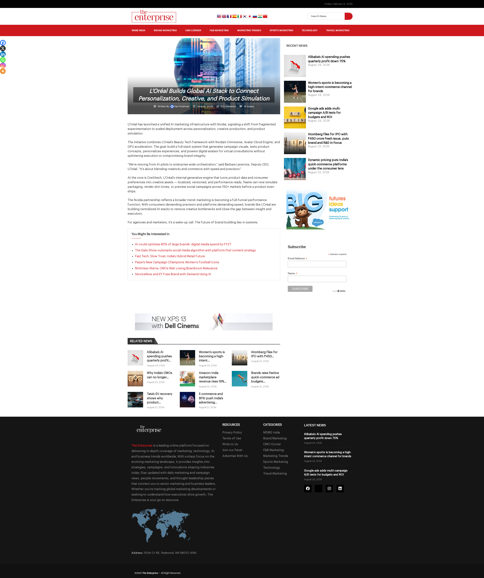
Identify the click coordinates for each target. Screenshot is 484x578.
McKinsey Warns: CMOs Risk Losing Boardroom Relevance (176, 268)
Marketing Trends (249, 30)
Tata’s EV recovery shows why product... (159, 398)
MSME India (138, 30)
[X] (3, 48)
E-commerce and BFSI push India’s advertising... (211, 398)
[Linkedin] (3, 54)
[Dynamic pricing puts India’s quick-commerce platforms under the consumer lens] (295, 169)
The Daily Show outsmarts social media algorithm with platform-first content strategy (195, 250)
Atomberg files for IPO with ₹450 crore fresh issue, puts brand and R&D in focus (328, 138)
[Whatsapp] (3, 60)
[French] (229, 16)
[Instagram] (3, 65)
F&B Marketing (219, 30)
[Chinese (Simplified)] (265, 16)
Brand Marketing (165, 30)
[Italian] (239, 16)
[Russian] (255, 16)
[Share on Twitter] (169, 303)
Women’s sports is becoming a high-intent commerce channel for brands (330, 87)
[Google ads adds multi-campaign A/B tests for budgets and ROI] (295, 117)
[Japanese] (250, 16)
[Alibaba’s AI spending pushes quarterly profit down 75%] (135, 358)
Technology (310, 30)
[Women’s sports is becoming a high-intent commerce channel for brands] (187, 358)
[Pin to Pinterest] (178, 303)
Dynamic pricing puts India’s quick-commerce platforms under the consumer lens (328, 164)
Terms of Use (231, 438)
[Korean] (244, 16)
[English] (219, 16)
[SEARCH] (349, 16)
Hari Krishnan (182, 106)
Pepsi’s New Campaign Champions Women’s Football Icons (177, 262)
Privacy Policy (232, 432)
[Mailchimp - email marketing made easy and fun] (339, 291)
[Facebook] (3, 43)
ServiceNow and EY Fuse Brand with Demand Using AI (173, 274)
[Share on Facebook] (160, 303)
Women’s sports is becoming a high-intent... (212, 356)
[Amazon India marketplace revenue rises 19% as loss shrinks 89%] (187, 378)
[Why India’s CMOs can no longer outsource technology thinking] (135, 378)
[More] (3, 71)
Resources (231, 424)
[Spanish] (234, 16)
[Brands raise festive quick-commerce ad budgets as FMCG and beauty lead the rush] (239, 378)
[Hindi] (260, 16)
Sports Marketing (281, 30)
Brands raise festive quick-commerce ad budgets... (265, 377)
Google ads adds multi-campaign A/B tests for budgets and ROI (324, 113)
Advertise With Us (235, 456)
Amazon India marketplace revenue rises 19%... (212, 377)
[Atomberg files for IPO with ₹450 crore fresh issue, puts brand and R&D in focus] (239, 358)
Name (292, 273)
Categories (272, 424)
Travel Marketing (337, 30)
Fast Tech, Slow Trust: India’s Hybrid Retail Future (170, 256)
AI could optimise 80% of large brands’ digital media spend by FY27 (183, 244)
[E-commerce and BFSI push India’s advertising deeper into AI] (187, 399)
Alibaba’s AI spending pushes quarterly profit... (159, 356)
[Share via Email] (188, 303)
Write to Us (230, 444)
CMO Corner (193, 30)
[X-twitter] (318, 488)
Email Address (297, 258)
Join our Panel (232, 450)
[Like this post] (151, 303)
